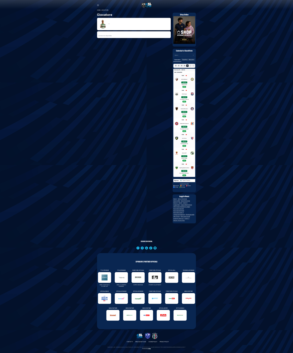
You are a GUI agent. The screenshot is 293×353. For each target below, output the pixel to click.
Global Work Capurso (184, 123)
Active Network (184, 79)
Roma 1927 (184, 153)
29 (184, 65)
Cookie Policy (152, 342)
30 (187, 65)
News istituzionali (185, 216)
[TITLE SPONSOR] (104, 277)
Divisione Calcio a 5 (178, 218)
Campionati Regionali (179, 214)
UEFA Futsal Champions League (181, 206)
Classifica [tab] (184, 59)
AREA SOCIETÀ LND (140, 342)
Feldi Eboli (184, 114)
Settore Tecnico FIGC (179, 220)
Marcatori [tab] (191, 59)
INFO (184, 86)
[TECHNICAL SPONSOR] (188, 277)
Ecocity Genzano (184, 108)
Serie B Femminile (185, 201)
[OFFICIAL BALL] (171, 277)
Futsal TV (186, 218)
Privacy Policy (164, 342)
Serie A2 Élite (176, 201)
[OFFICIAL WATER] (163, 315)
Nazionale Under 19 (178, 212)
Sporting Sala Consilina (184, 167)
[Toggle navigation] (98, 5)
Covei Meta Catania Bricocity (184, 173)
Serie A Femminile (182, 199)
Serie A (175, 199)
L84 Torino (184, 138)
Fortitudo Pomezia (184, 143)
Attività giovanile (189, 214)
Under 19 (185, 203)
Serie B (180, 203)
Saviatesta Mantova (184, 129)
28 (181, 65)
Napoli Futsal (184, 84)
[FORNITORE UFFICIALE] (138, 277)
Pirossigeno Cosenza (184, 99)
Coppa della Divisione (186, 205)
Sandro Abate (184, 158)
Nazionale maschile (178, 208)
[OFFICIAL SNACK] (104, 298)
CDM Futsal (184, 94)
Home (98, 10)
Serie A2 (175, 203)
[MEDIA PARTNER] (188, 298)
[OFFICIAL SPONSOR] (121, 298)
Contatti (130, 342)
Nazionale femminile (178, 210)
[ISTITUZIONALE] (180, 315)
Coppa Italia (176, 205)
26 (175, 65)
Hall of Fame (176, 216)
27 (178, 65)
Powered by (145, 348)
